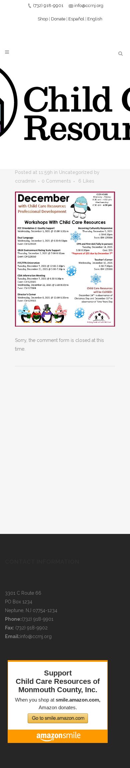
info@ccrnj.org (88, 5)
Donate (58, 18)
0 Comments (56, 181)
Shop (43, 18)
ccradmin (25, 181)
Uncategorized (76, 172)
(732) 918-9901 (48, 5)
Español (76, 18)
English (94, 18)
